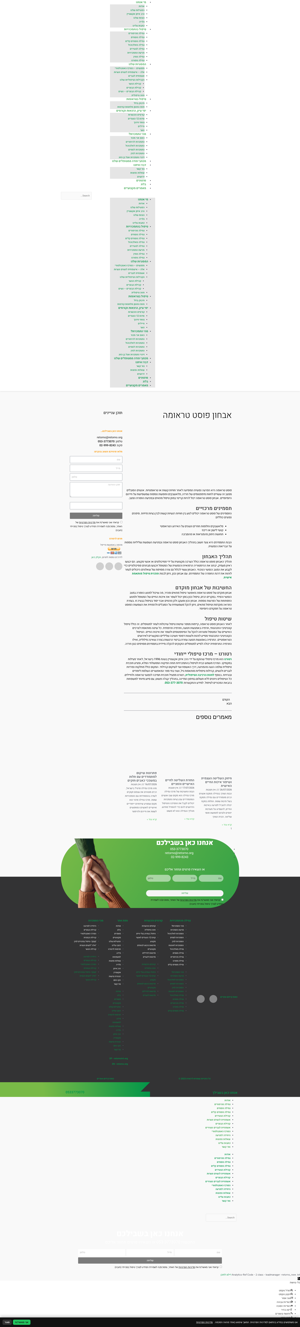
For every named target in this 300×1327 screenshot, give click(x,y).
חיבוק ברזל (139, 103)
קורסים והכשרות (136, 114)
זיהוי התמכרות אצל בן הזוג (132, 157)
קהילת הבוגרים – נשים (129, 91)
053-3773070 (106, 441)
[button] (132, 196)
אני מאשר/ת (21, 1322)
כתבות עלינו (139, 25)
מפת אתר (122, 921)
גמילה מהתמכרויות (180, 921)
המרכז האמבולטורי (88, 933)
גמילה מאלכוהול (136, 45)
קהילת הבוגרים (133, 87)
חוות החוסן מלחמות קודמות (131, 107)
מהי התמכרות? (137, 134)
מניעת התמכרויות (136, 52)
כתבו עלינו (116, 945)
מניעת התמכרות (177, 929)
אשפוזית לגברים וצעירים (217, 1127)
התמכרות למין (138, 153)
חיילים (141, 126)
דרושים (141, 176)
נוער (142, 130)
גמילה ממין (139, 56)
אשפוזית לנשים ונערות (218, 1119)
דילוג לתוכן (226, 1274)
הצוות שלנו (139, 18)
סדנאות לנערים (149, 957)
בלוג (143, 184)
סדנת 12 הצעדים (136, 118)
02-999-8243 (107, 445)
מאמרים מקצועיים (135, 188)
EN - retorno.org (120, 1064)
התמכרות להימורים (135, 142)
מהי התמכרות (95, 921)
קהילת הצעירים (222, 1116)
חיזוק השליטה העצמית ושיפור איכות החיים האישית (216, 782)
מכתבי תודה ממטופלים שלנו (129, 161)
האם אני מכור (138, 138)
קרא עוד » (227, 824)
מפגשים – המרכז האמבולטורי (130, 68)
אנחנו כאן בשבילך (225, 1092)
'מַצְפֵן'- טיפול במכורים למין (85, 941)
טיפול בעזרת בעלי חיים (146, 933)
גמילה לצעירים (137, 49)
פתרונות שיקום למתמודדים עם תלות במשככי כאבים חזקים (142, 777)
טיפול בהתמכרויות (135, 29)
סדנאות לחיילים (149, 953)
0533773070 (75, 1092)
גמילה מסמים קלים (135, 41)
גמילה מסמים (138, 37)
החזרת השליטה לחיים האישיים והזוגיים (179, 782)
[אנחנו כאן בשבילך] (235, 1086)
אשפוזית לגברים (136, 76)
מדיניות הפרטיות (87, 522)
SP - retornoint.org (118, 1058)
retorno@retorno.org (109, 437)
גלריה (142, 21)
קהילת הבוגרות (90, 937)
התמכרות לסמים (136, 149)
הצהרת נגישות (115, 976)
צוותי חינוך (139, 122)
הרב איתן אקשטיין (136, 14)
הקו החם (117, 980)
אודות (142, 6)
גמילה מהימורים (136, 33)
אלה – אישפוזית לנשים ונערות (129, 72)
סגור (7, 1322)
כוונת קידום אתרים (229, 997)
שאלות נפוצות (137, 173)
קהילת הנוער (135, 83)
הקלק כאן (96, 557)
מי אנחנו (141, 2)
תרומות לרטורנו (114, 949)
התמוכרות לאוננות (176, 945)
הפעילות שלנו (137, 10)
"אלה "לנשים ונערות (88, 945)
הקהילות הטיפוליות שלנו (132, 80)
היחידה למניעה (89, 926)
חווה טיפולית (138, 95)
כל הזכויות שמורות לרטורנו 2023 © (195, 1078)
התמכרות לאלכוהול (135, 145)
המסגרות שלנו (137, 64)
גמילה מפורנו (138, 60)
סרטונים (141, 180)
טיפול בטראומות (136, 99)
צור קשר (140, 169)
